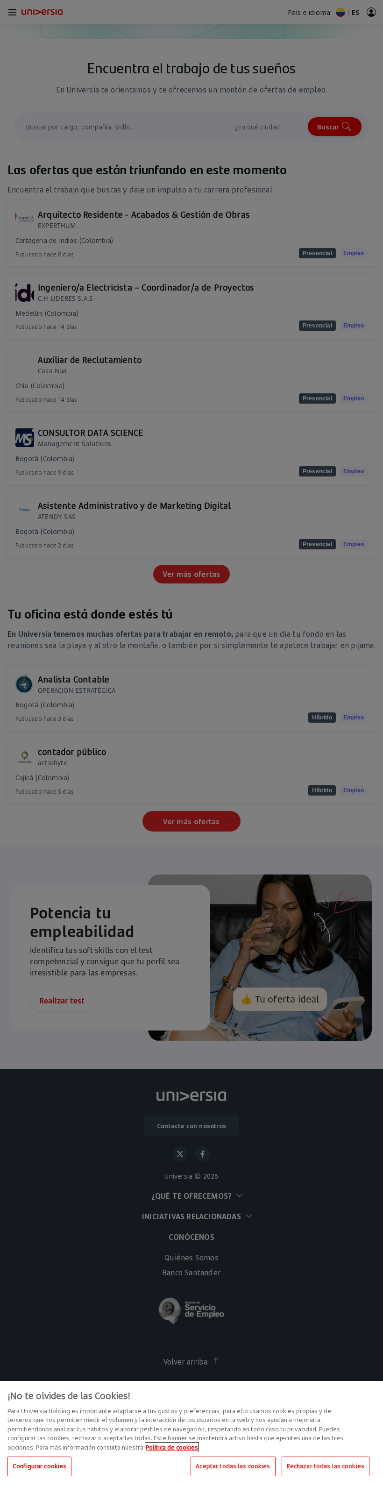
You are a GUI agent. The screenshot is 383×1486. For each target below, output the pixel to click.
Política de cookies (172, 1447)
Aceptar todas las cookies (233, 1466)
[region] (191, 1433)
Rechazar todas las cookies (325, 1466)
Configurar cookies (39, 1466)
